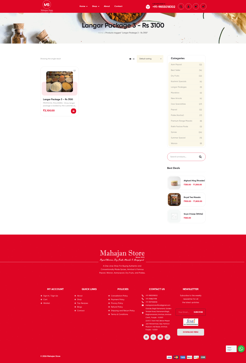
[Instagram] (153, 337)
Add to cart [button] (73, 111)
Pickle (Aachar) (177, 115)
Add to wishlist (74, 71)
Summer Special (178, 138)
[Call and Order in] (148, 6)
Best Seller (175, 70)
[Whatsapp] (167, 337)
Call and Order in (158, 4)
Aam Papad (176, 65)
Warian (174, 143)
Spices (174, 132)
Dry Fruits (175, 76)
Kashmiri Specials (178, 81)
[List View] (133, 58)
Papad (174, 110)
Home (100, 33)
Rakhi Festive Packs (179, 127)
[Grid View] (130, 58)
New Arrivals (176, 98)
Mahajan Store (53, 356)
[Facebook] (146, 337)
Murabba (175, 93)
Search (200, 157)
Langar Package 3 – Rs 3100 (58, 99)
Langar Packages (179, 87)
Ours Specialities (178, 104)
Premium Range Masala (181, 121)
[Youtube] (160, 337)
